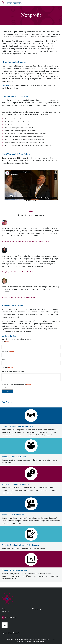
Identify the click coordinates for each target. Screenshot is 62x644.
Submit (7, 391)
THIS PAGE (5, 85)
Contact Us (5, 611)
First (2, 343)
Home (3, 609)
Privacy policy (36, 609)
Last (32, 343)
